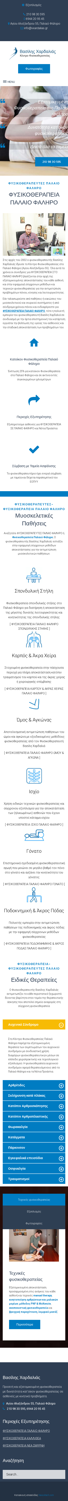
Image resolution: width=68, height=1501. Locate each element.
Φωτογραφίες (34, 68)
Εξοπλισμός (34, 5)
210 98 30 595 (35, 14)
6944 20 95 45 (34, 19)
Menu (11, 82)
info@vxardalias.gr (35, 28)
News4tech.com (46, 1495)
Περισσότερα (24, 1324)
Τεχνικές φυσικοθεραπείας (34, 1199)
